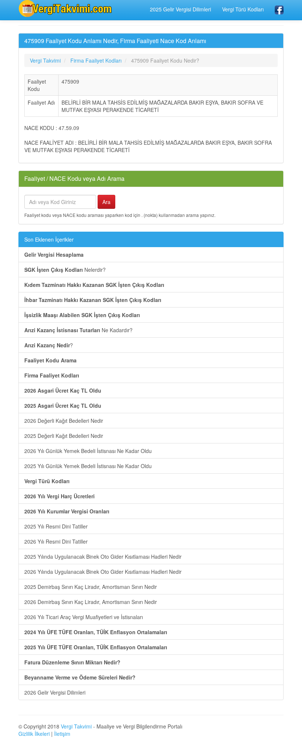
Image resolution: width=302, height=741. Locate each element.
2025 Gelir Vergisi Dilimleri (180, 9)
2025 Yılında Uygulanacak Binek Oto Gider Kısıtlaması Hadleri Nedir (103, 556)
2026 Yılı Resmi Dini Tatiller (56, 541)
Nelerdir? (65, 269)
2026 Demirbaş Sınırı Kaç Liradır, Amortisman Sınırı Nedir (90, 601)
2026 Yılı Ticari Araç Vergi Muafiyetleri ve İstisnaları (83, 617)
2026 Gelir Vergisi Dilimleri (54, 692)
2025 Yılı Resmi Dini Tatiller (56, 526)
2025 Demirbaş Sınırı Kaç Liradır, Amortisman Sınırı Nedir (90, 586)
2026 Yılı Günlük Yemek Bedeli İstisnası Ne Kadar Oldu (88, 450)
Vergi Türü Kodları (243, 9)
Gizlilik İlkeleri (34, 733)
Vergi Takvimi (76, 726)
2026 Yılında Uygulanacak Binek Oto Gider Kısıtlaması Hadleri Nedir (103, 571)
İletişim (62, 733)
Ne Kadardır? (78, 330)
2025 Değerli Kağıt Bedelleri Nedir (63, 435)
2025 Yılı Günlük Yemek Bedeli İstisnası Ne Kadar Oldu (88, 466)
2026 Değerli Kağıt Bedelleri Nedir (63, 420)
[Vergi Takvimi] (66, 8)
